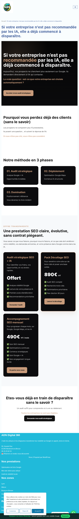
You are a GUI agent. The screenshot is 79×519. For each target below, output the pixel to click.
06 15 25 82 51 (6, 451)
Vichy (3, 497)
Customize (12, 511)
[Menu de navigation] (75, 7)
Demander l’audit (16, 305)
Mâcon (3, 487)
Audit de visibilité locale (9, 474)
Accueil (3, 21)
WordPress (46, 457)
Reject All (25, 511)
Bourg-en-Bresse (7, 490)
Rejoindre (65, 516)
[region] (25, 504)
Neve (30, 457)
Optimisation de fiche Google (11, 467)
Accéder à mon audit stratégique (18, 93)
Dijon (3, 494)
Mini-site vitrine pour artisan (10, 471)
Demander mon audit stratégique (39, 418)
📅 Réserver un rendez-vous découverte (15, 454)
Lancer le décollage (54, 301)
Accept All (38, 511)
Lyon (3, 484)
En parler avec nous (17, 370)
